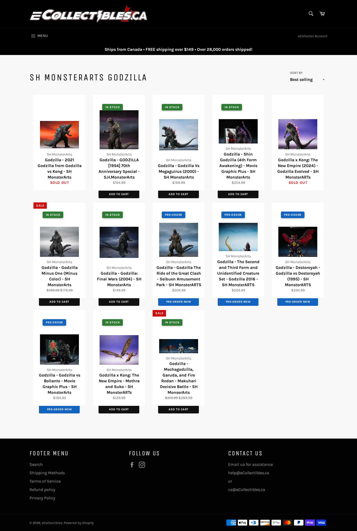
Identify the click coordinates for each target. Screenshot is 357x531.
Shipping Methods (47, 472)
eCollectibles (52, 523)
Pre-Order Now (178, 301)
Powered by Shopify (79, 523)
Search (36, 464)
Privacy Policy (42, 497)
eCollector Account (312, 36)
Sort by (296, 73)
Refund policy (42, 489)
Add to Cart (119, 194)
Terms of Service (45, 481)
